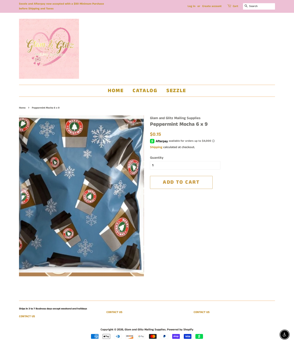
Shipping (156, 147)
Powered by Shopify (180, 330)
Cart (235, 6)
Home (116, 90)
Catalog (145, 90)
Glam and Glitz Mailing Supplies (145, 330)
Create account (212, 6)
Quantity (156, 157)
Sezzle (176, 90)
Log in (191, 6)
